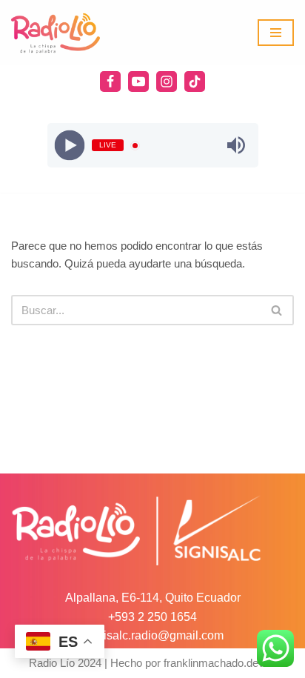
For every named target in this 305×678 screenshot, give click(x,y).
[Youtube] (138, 81)
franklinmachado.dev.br (220, 663)
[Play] (69, 145)
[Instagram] (166, 81)
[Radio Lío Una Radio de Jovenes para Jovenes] (55, 32)
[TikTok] (194, 81)
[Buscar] (277, 310)
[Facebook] (110, 81)
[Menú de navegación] (276, 32)
